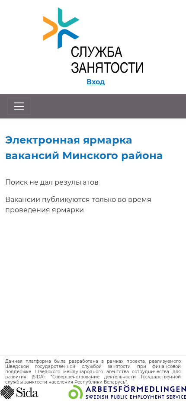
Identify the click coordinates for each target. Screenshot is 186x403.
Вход (96, 82)
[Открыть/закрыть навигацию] (19, 106)
